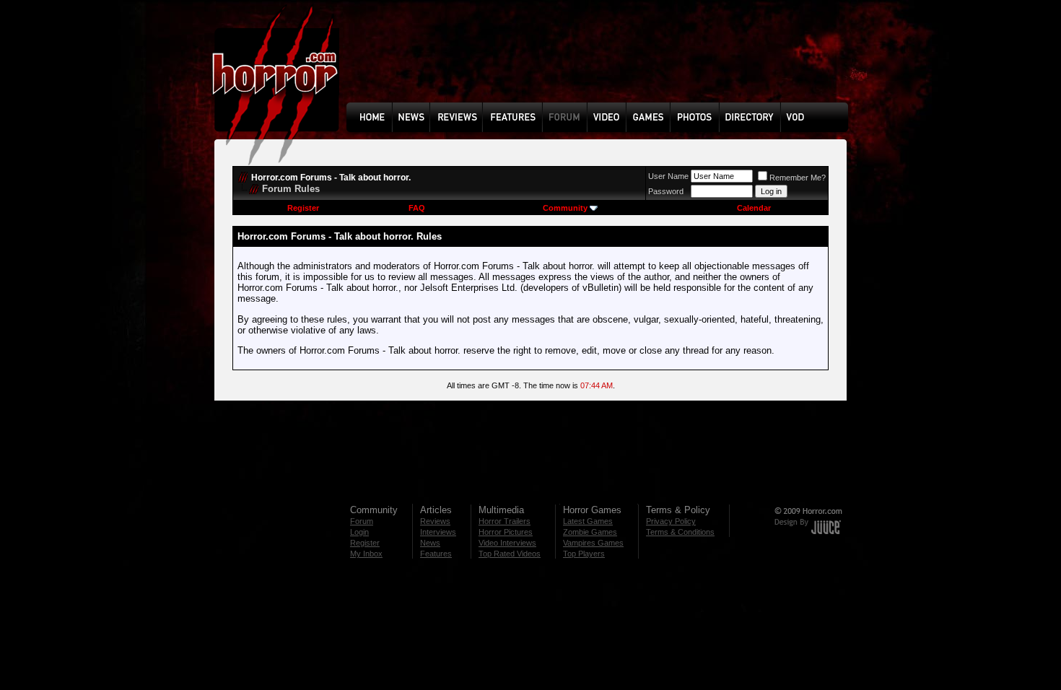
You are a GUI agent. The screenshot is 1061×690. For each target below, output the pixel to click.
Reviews (435, 521)
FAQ (417, 208)
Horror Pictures (506, 532)
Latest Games (588, 521)
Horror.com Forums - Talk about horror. (331, 177)
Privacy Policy (671, 521)
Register (303, 208)
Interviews (438, 532)
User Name (668, 176)
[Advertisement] (602, 62)
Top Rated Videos (510, 553)
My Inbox (366, 553)
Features (436, 553)
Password (666, 191)
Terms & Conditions (680, 532)
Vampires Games (593, 542)
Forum (361, 521)
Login (359, 532)
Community (565, 208)
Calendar (754, 208)
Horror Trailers (504, 521)
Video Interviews (507, 542)
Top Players (584, 553)
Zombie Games (590, 532)
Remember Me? (797, 177)
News (430, 542)
